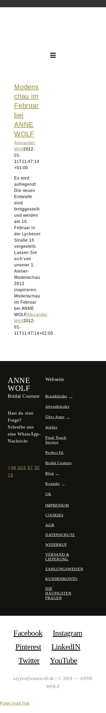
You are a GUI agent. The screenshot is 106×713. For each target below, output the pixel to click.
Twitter (29, 660)
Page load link (15, 703)
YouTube (63, 660)
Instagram (67, 633)
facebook (27, 633)
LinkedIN (65, 646)
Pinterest (28, 646)
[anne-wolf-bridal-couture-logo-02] (53, 17)
